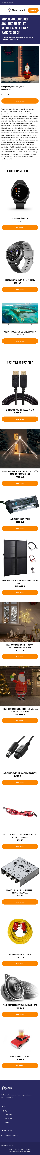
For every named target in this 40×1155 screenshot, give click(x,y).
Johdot (12, 87)
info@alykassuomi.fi (7, 3)
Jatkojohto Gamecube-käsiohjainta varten (20, 773)
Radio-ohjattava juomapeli (20, 1056)
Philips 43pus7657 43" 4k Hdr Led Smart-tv (20, 332)
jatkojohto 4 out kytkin (20, 519)
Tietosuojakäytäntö (16, 1152)
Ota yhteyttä (19, 1149)
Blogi (7, 1122)
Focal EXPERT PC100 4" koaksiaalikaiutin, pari (20, 1005)
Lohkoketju (9, 1115)
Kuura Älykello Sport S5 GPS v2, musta (20, 280)
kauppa (33, 10)
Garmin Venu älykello (20, 218)
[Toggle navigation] (3, 10)
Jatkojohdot (20, 87)
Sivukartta (27, 1152)
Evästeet (28, 1149)
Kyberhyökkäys (10, 1118)
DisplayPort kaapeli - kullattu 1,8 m (20, 410)
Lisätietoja (20, 101)
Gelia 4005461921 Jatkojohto (20, 954)
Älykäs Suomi (9, 1111)
